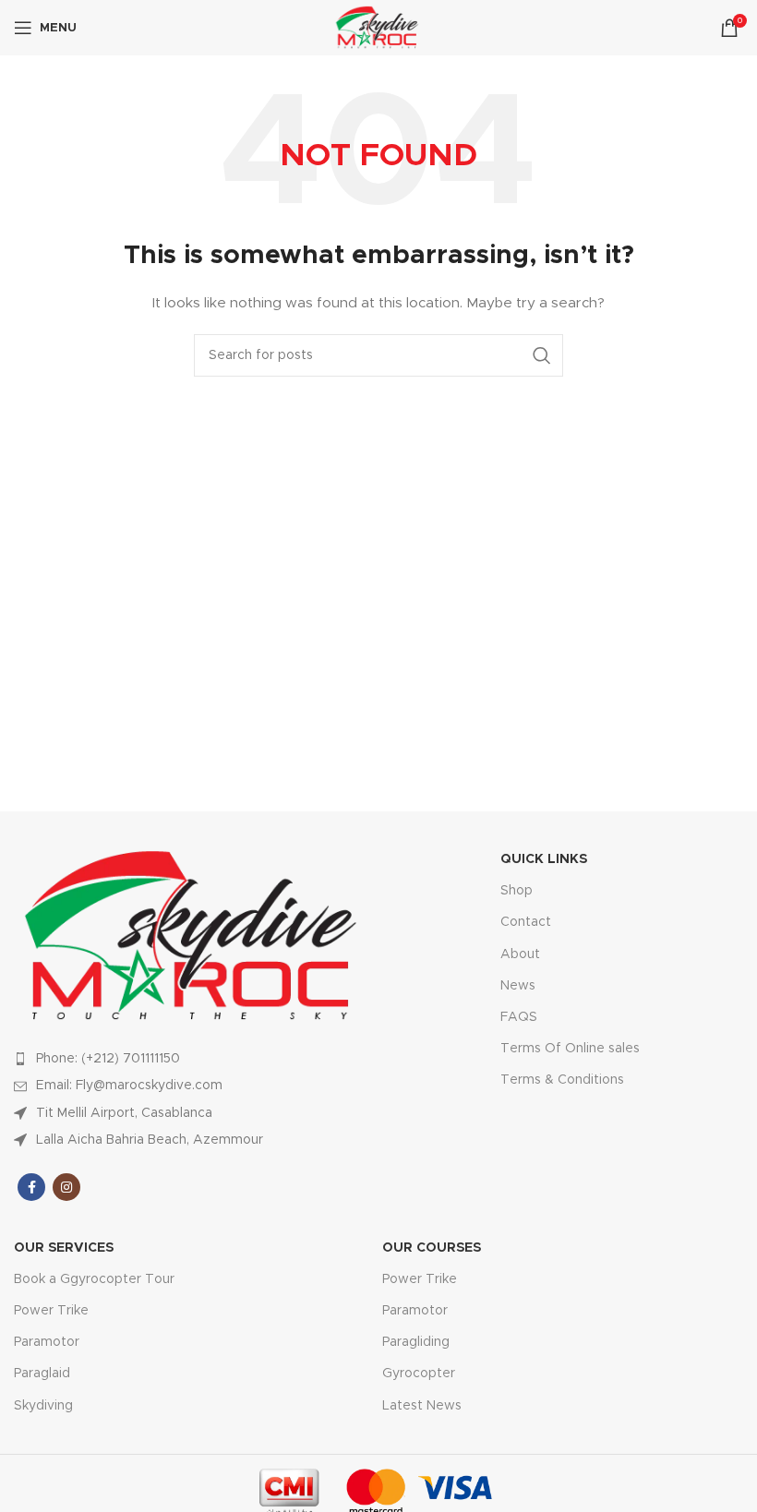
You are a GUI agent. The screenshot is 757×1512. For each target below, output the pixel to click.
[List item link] (196, 1059)
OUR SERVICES (64, 1248)
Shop (516, 890)
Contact (525, 922)
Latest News (422, 1405)
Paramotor (46, 1342)
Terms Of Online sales (570, 1048)
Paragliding (416, 1342)
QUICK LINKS (543, 859)
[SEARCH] (542, 355)
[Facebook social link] (31, 1187)
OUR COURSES (431, 1248)
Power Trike (51, 1310)
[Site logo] (378, 27)
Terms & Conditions (562, 1080)
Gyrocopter (418, 1373)
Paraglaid (42, 1373)
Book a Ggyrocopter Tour (94, 1279)
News (517, 985)
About (520, 954)
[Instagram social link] (66, 1187)
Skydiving (43, 1405)
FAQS (518, 1017)
